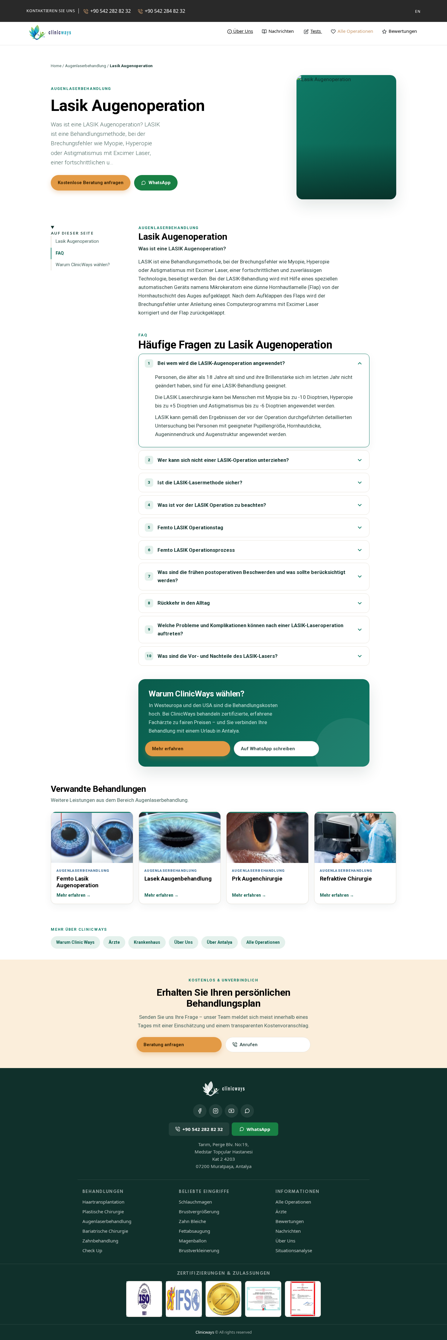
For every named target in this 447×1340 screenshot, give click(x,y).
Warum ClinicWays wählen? (83, 264)
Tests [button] (315, 31)
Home (56, 65)
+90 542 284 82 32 (165, 11)
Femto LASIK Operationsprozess (191, 550)
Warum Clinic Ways (75, 942)
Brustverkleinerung (199, 1250)
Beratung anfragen (164, 1044)
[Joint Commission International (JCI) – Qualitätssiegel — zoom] (223, 1299)
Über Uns (183, 942)
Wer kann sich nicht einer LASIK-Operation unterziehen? (218, 460)
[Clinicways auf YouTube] (231, 1111)
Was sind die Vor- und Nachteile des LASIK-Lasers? (212, 656)
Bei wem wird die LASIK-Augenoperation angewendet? (216, 363)
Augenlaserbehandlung (85, 65)
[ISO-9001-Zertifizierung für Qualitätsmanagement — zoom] (144, 1299)
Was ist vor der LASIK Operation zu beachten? (207, 505)
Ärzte (114, 942)
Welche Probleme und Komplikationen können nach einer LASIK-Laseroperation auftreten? (245, 630)
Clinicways (205, 1332)
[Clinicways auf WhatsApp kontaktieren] (247, 1111)
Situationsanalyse (293, 1250)
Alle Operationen (355, 31)
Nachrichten (281, 31)
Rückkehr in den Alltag (179, 603)
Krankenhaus (147, 942)
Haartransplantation (103, 1202)
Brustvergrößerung (199, 1211)
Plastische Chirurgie (103, 1211)
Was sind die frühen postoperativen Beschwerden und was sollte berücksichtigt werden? (246, 576)
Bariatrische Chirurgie (105, 1231)
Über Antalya (219, 942)
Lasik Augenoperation (77, 241)
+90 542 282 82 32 (110, 11)
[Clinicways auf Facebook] (199, 1111)
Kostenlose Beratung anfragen (90, 182)
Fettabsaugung (194, 1231)
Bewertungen (403, 31)
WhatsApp (159, 182)
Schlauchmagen (195, 1202)
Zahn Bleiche (192, 1221)
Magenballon (192, 1241)
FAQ (60, 253)
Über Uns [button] (243, 31)
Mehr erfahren (167, 748)
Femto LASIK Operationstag (185, 528)
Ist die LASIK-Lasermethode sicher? (195, 483)
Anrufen (249, 1044)
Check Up (92, 1250)
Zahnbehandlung (100, 1241)
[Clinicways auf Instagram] (215, 1111)
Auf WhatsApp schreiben (268, 748)
